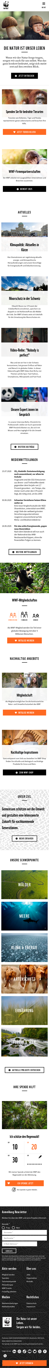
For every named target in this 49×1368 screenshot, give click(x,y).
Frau (8, 1227)
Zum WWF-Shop (26, 772)
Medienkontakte (8, 1306)
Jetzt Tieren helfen (26, 132)
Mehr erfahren (26, 838)
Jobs (28, 1275)
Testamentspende (9, 1281)
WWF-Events (7, 1288)
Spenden (5, 1278)
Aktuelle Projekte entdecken (26, 1070)
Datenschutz (31, 1303)
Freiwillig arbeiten (9, 1291)
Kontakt (30, 1281)
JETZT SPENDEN (26, 1363)
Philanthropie (7, 1285)
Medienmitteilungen (10, 1303)
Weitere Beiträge (26, 446)
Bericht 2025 (26, 189)
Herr (18, 1227)
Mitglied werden (26, 640)
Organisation (32, 1278)
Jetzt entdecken (26, 75)
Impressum (31, 1306)
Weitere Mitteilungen (26, 552)
